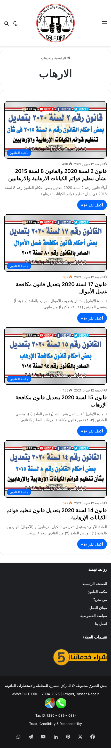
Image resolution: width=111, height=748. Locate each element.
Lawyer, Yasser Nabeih (81, 694)
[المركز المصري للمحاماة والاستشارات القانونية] (55, 23)
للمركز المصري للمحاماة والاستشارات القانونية (37, 686)
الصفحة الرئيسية (94, 584)
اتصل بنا (101, 624)
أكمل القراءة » (92, 205)
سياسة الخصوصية (93, 616)
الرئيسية (60, 58)
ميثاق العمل (98, 608)
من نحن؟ (100, 600)
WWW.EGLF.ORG (25, 694)
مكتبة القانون (97, 592)
